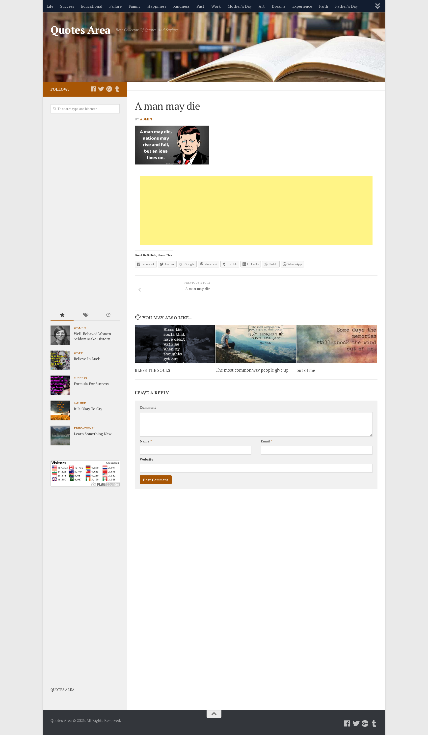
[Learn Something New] (60, 435)
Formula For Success (91, 383)
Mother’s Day (240, 6)
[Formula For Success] (60, 385)
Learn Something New (92, 433)
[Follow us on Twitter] (101, 89)
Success (67, 6)
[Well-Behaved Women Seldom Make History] (60, 335)
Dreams (278, 6)
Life (50, 6)
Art (262, 6)
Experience (302, 6)
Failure (115, 6)
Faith (323, 6)
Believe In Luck (87, 358)
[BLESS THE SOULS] (175, 344)
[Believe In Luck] (60, 360)
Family (134, 6)
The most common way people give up (252, 370)
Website (146, 459)
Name (146, 441)
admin (146, 119)
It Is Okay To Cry (88, 408)
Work (216, 6)
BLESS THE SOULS (152, 370)
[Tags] (85, 315)
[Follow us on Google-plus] (109, 89)
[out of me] (336, 344)
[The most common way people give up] (255, 344)
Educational (91, 6)
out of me (305, 370)
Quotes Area (81, 30)
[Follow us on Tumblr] (117, 89)
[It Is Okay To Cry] (60, 410)
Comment (148, 407)
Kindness (181, 6)
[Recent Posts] (108, 315)
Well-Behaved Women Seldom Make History (92, 336)
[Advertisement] (256, 210)
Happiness (156, 6)
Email (266, 441)
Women (80, 328)
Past (200, 6)
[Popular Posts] (62, 315)
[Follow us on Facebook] (93, 89)
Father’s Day (346, 6)
